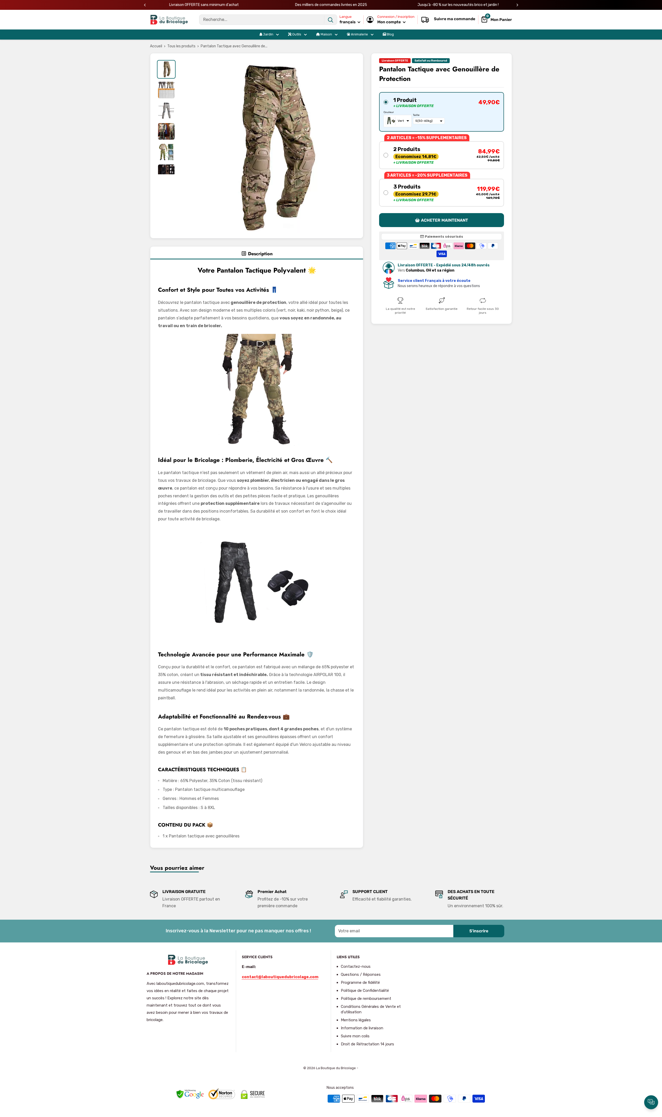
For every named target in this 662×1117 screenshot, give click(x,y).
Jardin (267, 34)
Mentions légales (356, 1020)
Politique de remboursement (366, 998)
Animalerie (359, 34)
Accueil (156, 46)
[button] (441, 111)
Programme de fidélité (360, 982)
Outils (296, 34)
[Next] (517, 5)
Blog (390, 34)
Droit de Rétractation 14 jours (367, 1044)
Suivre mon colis (355, 1036)
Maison (326, 34)
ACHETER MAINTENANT (444, 220)
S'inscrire (478, 930)
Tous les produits (181, 46)
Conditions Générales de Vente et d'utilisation (371, 1009)
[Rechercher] (330, 20)
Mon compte (389, 22)
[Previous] (144, 5)
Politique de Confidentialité (365, 990)
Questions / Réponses (361, 974)
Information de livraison (362, 1028)
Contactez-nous (356, 966)
